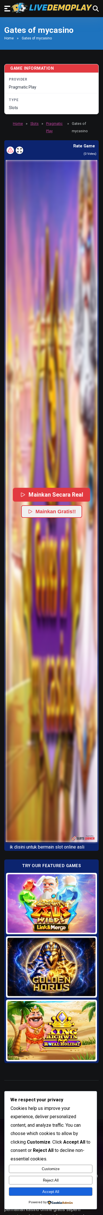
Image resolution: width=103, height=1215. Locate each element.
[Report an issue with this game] (10, 150)
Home (9, 38)
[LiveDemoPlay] (51, 8)
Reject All (51, 1180)
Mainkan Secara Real (56, 495)
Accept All (50, 1192)
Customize (51, 1169)
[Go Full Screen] (19, 150)
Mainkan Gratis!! (55, 511)
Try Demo (51, 903)
